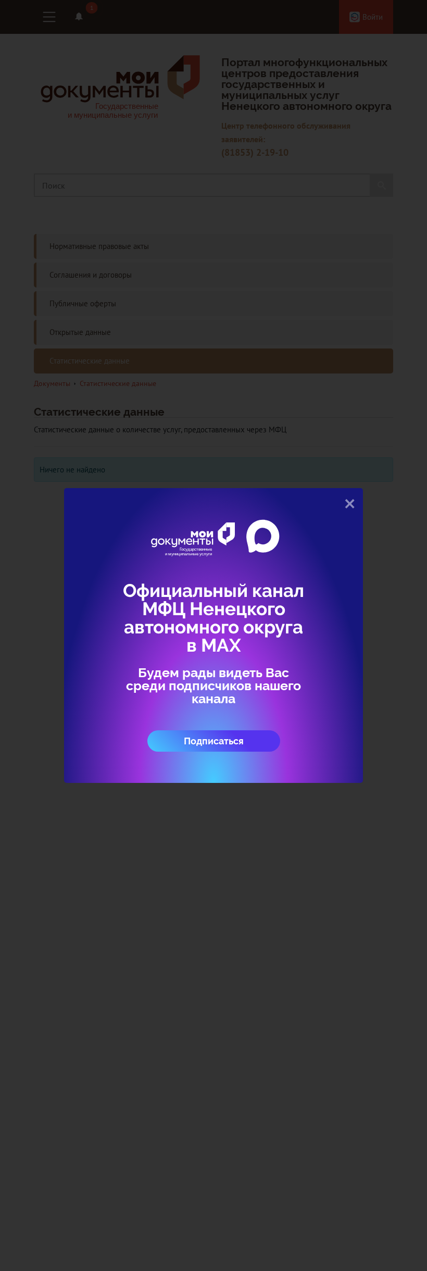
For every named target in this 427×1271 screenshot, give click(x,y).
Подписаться (214, 741)
